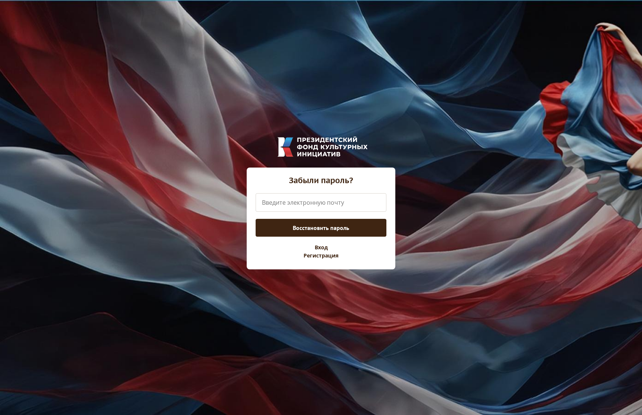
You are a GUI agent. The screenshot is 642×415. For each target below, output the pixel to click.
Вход (321, 247)
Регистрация (321, 256)
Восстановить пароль (321, 227)
